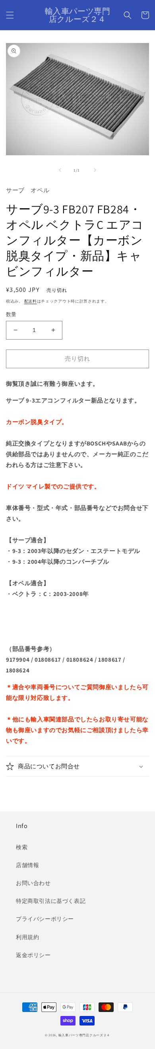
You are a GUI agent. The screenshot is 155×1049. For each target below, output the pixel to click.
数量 (11, 314)
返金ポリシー (33, 955)
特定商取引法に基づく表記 (50, 900)
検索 (21, 847)
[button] (10, 15)
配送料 (30, 301)
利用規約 (27, 937)
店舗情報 (27, 865)
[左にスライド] (60, 170)
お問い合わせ (33, 883)
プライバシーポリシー (45, 918)
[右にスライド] (95, 170)
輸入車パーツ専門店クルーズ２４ (84, 1035)
